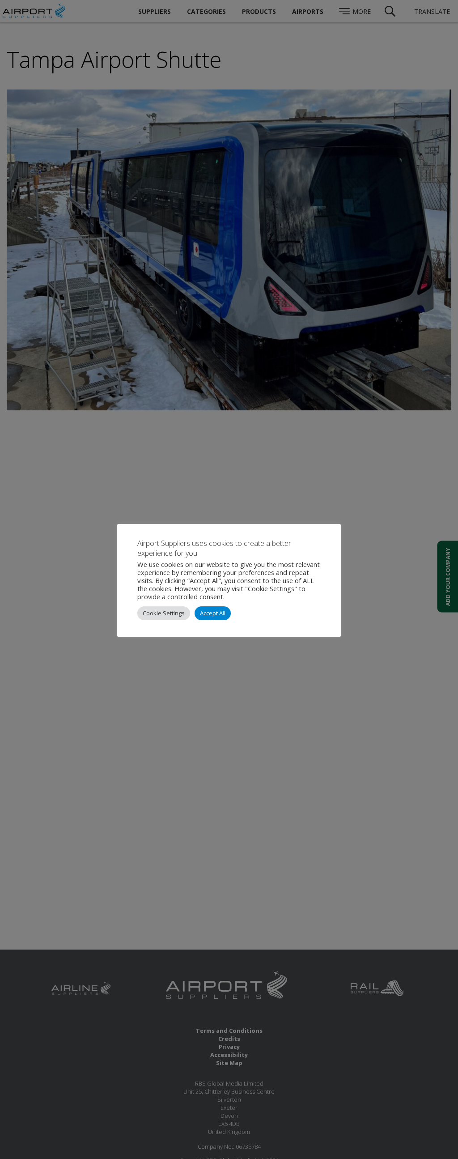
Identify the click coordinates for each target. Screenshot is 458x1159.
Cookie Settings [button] (164, 613)
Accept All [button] (212, 613)
